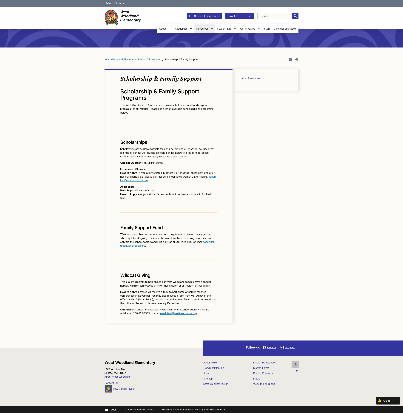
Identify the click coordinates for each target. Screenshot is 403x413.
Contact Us (111, 383)
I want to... (234, 16)
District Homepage (264, 362)
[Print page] (296, 59)
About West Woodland (118, 376)
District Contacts (263, 373)
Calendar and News (285, 28)
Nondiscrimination (213, 367)
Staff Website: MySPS (216, 383)
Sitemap (208, 378)
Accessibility (210, 362)
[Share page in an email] (290, 59)
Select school (113, 3)
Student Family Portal (206, 16)
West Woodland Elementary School (125, 59)
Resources (155, 59)
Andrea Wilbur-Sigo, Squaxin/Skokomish (205, 409)
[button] (123, 3)
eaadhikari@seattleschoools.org (178, 313)
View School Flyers (123, 388)
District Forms (261, 367)
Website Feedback (264, 383)
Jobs (206, 373)
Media (256, 378)
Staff (267, 28)
